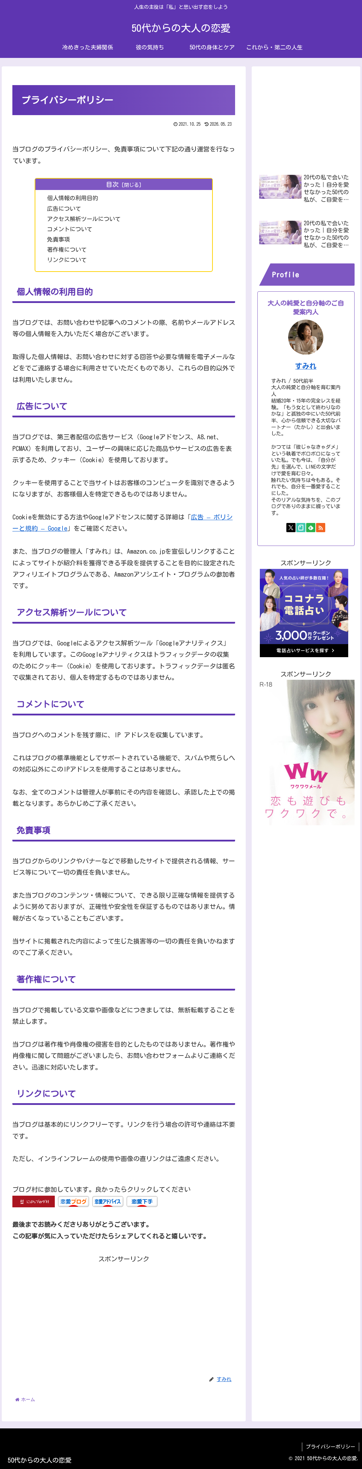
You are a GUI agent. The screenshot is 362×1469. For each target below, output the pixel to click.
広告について (64, 209)
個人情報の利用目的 (72, 198)
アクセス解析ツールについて (84, 219)
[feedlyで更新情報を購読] (310, 527)
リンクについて (67, 260)
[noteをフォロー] (300, 527)
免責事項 (58, 239)
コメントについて (69, 229)
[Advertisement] (123, 1314)
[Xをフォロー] (291, 527)
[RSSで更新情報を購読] (320, 527)
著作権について (67, 249)
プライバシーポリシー (330, 1446)
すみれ (305, 366)
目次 (112, 184)
